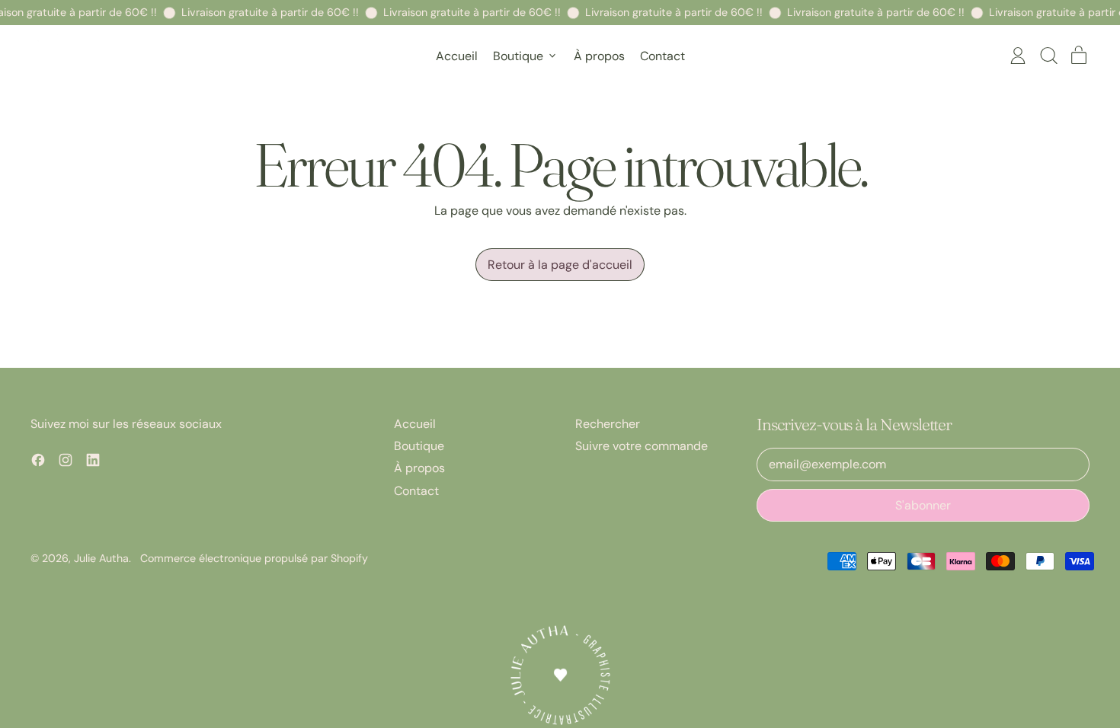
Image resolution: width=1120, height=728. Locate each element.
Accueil (457, 56)
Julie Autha (101, 558)
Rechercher (607, 424)
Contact (662, 56)
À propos (599, 56)
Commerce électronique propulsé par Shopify (254, 558)
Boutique (419, 446)
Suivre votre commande (641, 446)
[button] (1048, 55)
